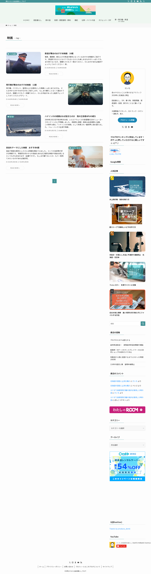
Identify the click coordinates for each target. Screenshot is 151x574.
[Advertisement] (127, 50)
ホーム (41, 566)
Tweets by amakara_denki (119, 529)
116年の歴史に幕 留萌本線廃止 (122, 364)
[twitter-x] (128, 1)
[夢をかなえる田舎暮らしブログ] (75, 10)
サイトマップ (107, 566)
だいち (135, 381)
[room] (134, 1)
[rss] (140, 1)
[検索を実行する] (143, 323)
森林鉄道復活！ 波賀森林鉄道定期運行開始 (126, 345)
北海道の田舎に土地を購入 (120, 381)
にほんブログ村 (115, 154)
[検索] (143, 1)
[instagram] (131, 1)
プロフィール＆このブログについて (88, 566)
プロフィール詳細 (127, 120)
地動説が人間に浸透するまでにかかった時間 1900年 (127, 358)
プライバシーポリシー (54, 566)
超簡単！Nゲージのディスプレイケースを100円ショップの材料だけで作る (127, 351)
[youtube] (137, 1)
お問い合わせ (68, 566)
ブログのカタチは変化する (120, 340)
